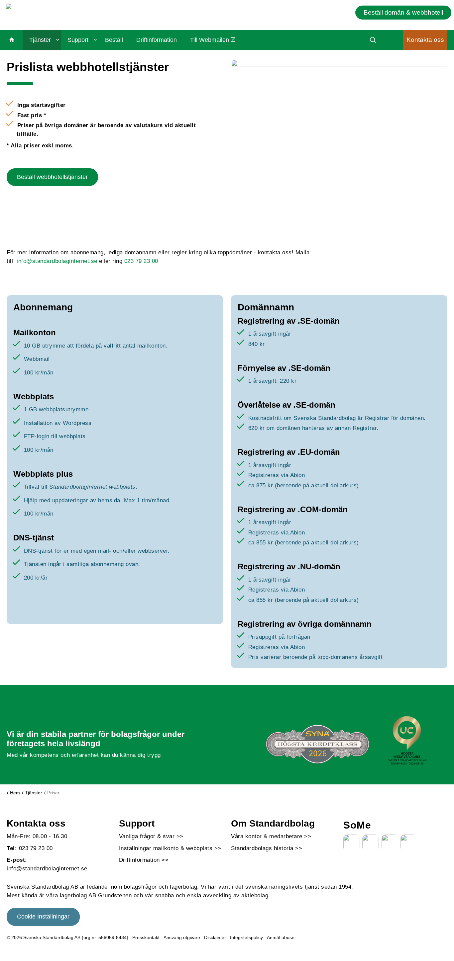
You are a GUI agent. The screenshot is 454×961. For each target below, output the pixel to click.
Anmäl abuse (280, 937)
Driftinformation (156, 40)
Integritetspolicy (246, 937)
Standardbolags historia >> (266, 848)
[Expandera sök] (373, 40)
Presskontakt (146, 937)
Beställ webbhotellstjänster (52, 177)
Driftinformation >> (144, 860)
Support (77, 40)
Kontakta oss (425, 39)
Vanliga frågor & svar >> (151, 836)
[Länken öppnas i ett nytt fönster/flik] (351, 843)
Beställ (114, 40)
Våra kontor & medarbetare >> (271, 836)
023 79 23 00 (141, 261)
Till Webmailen (209, 40)
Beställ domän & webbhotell (403, 12)
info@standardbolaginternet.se (58, 261)
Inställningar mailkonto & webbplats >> (170, 848)
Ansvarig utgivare (182, 937)
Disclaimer (215, 937)
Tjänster (40, 40)
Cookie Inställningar (43, 916)
